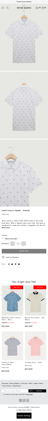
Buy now (5, 326)
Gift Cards (24, 383)
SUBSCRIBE (39, 391)
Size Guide (5, 383)
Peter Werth (27, 410)
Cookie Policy (35, 407)
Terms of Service (7, 386)
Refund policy (17, 386)
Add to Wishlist (12, 257)
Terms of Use (12, 407)
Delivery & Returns (14, 383)
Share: (4, 264)
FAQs (30, 383)
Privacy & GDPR (24, 407)
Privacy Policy (29, 394)
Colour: (5, 235)
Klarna (41, 383)
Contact (35, 383)
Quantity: (6, 243)
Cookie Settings (24, 415)
